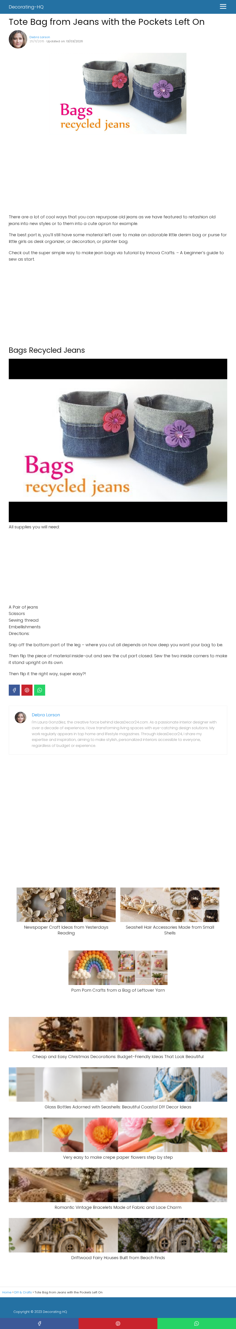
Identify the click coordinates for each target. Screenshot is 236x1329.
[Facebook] (14, 690)
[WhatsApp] (39, 690)
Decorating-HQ (26, 7)
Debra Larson (40, 37)
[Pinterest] (26, 690)
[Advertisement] (78, 174)
